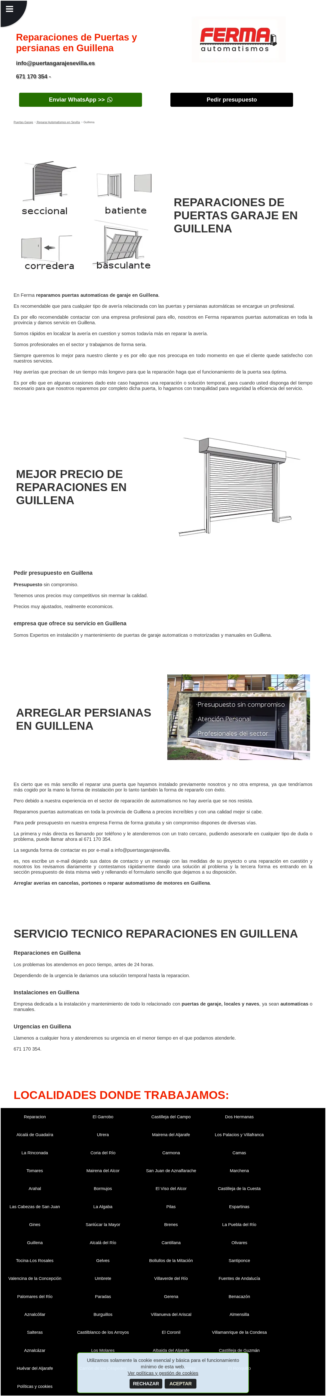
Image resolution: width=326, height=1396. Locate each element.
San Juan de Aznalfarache (171, 1170)
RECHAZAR (146, 1383)
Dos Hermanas (239, 1116)
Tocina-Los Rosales (34, 1260)
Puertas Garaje (23, 122)
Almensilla (239, 1314)
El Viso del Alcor (171, 1188)
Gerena (171, 1296)
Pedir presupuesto (232, 99)
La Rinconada (34, 1152)
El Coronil (171, 1332)
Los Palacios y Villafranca (239, 1134)
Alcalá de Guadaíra (34, 1134)
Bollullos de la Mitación (171, 1260)
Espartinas (239, 1206)
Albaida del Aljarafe (171, 1350)
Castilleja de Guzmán (239, 1350)
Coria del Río (103, 1152)
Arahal (35, 1188)
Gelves (103, 1260)
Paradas (103, 1296)
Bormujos (103, 1188)
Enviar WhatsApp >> (77, 99)
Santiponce (239, 1260)
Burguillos (103, 1314)
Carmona (171, 1152)
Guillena (35, 1242)
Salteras (35, 1332)
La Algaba (102, 1206)
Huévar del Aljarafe (35, 1368)
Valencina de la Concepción (34, 1278)
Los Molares (103, 1350)
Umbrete (103, 1278)
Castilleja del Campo (171, 1116)
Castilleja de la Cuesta (239, 1188)
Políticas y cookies (35, 1386)
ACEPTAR (180, 1383)
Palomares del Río (35, 1296)
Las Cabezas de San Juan (35, 1206)
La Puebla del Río (239, 1224)
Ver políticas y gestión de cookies (163, 1373)
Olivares (239, 1242)
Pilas (171, 1206)
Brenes (171, 1224)
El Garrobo (103, 1116)
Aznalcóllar (34, 1314)
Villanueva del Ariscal (171, 1314)
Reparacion (35, 1116)
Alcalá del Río (103, 1242)
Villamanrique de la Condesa (239, 1332)
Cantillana (171, 1242)
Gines (34, 1224)
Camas (239, 1152)
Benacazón (239, 1296)
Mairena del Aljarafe (171, 1134)
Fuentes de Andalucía (239, 1278)
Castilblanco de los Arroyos (103, 1332)
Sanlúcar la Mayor (103, 1224)
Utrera (103, 1134)
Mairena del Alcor (103, 1170)
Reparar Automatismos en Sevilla (58, 122)
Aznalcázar (34, 1350)
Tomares (34, 1170)
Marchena (239, 1170)
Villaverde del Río (171, 1278)
